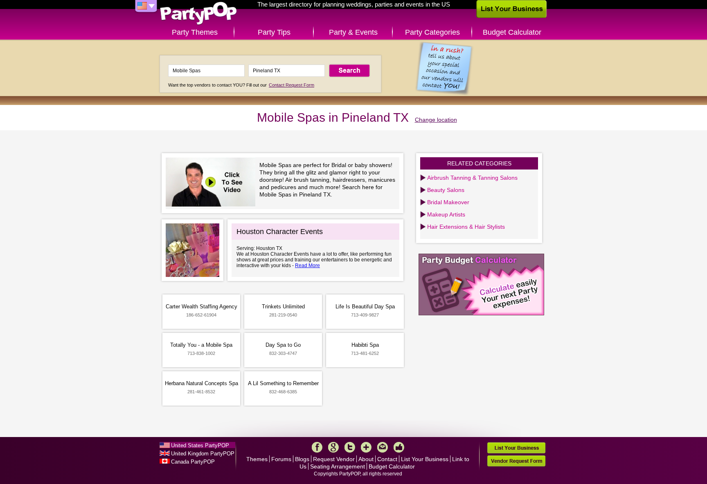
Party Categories (432, 32)
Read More (307, 265)
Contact (387, 459)
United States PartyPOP (200, 445)
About (366, 459)
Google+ (333, 447)
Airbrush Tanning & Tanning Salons (472, 177)
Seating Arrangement (337, 466)
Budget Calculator (512, 32)
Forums (281, 459)
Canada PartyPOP (193, 462)
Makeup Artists (446, 214)
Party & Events (353, 32)
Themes (257, 459)
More (366, 447)
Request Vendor (334, 459)
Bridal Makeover (448, 202)
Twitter (349, 447)
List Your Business (424, 459)
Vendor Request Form (516, 461)
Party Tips (274, 32)
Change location (436, 119)
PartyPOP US (198, 14)
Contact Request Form (291, 85)
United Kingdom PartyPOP (202, 454)
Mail (382, 447)
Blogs (302, 459)
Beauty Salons (445, 190)
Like (399, 447)
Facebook (317, 447)
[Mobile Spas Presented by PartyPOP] (212, 183)
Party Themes (195, 32)
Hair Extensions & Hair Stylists (466, 226)
